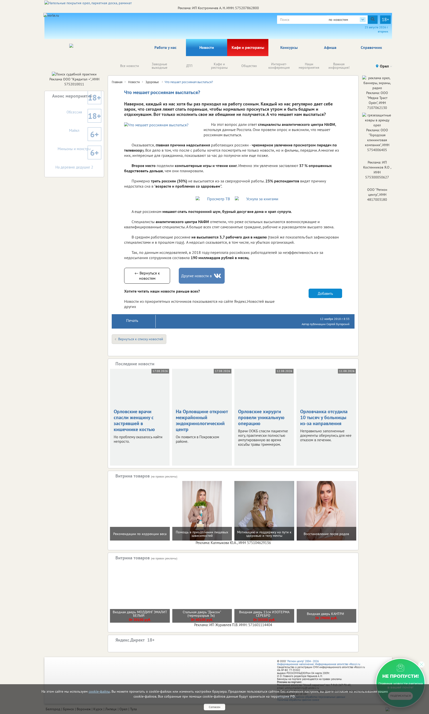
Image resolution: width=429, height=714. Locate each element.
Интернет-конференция (279, 66)
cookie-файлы (99, 691)
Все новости (129, 66)
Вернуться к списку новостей (140, 339)
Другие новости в (196, 275)
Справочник (371, 47)
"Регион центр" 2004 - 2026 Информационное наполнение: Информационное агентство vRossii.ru (318, 662)
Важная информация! (339, 66)
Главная (117, 82)
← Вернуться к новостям (147, 276)
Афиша (330, 47)
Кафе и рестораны (248, 47)
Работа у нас (165, 47)
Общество (249, 66)
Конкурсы (289, 47)
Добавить (325, 293)
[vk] (218, 275)
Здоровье (152, 82)
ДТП (189, 66)
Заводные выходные (159, 66)
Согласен (214, 707)
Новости (206, 47)
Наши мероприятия (309, 66)
